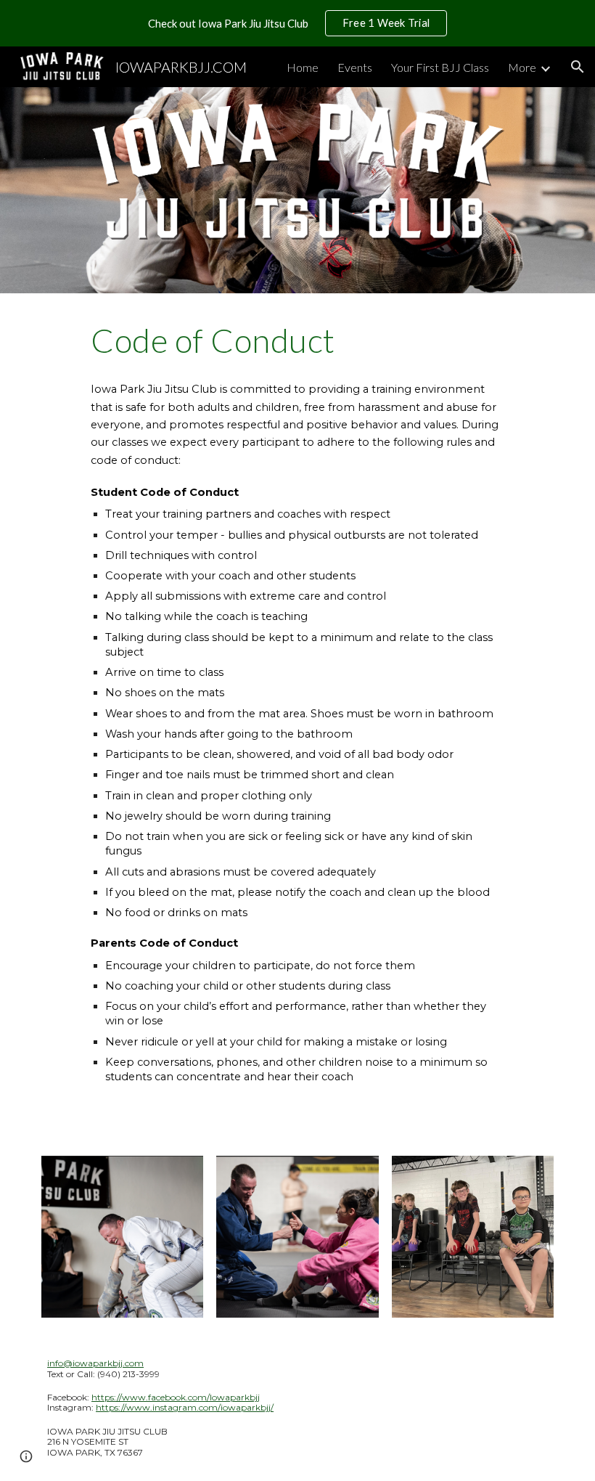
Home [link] (303, 67)
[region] (297, 23)
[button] (577, 66)
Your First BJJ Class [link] (440, 67)
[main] (297, 340)
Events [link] (354, 67)
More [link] (522, 67)
